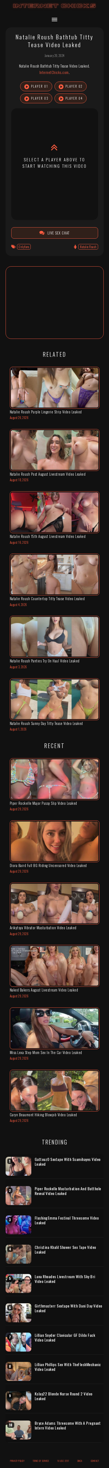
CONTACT (95, 1460)
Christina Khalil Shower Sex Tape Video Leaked (65, 1249)
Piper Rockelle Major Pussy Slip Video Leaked (43, 803)
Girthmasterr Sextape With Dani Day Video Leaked (68, 1308)
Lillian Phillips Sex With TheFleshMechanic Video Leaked (68, 1367)
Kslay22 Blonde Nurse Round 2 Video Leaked (64, 1396)
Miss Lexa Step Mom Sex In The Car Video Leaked (46, 1052)
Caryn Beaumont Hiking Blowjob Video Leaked (43, 1114)
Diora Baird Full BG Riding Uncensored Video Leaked (48, 865)
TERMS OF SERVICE (41, 1460)
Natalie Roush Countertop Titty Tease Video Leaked (47, 598)
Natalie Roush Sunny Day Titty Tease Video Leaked (46, 723)
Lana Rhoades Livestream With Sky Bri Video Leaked (65, 1279)
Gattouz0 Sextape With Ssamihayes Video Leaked (68, 1162)
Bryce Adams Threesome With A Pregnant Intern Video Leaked (68, 1425)
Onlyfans (24, 247)
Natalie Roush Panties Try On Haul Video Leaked (45, 661)
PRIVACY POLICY (17, 1460)
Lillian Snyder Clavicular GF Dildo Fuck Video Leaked (65, 1337)
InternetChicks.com (54, 72)
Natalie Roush (88, 247)
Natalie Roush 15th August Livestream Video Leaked (48, 536)
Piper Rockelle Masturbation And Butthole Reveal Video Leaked (68, 1191)
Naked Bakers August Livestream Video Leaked (44, 990)
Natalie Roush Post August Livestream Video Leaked (48, 474)
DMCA (79, 1460)
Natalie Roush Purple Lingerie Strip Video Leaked (46, 412)
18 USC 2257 (63, 1460)
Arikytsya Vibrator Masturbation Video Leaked (43, 927)
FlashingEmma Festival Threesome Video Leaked (67, 1220)
